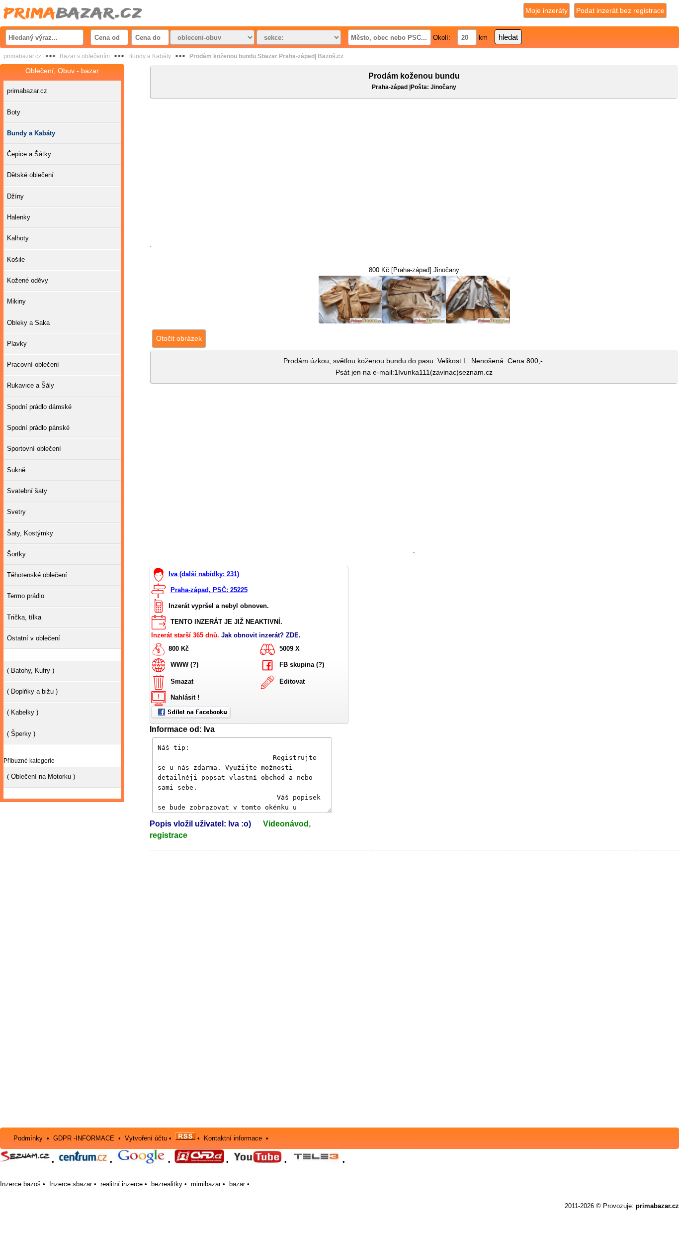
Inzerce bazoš (20, 1184)
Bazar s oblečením (85, 56)
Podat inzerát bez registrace (620, 10)
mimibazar (206, 1184)
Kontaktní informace (233, 1137)
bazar (237, 1184)
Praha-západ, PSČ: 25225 (209, 590)
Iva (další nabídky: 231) (204, 574)
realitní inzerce (121, 1184)
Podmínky (28, 1137)
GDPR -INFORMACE (84, 1137)
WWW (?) (184, 665)
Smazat (181, 682)
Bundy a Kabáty (149, 56)
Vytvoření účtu (146, 1137)
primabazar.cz (22, 56)
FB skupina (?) (301, 665)
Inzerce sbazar (70, 1184)
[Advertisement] (414, 173)
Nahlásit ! (184, 698)
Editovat (292, 682)
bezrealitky (166, 1184)
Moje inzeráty (546, 10)
